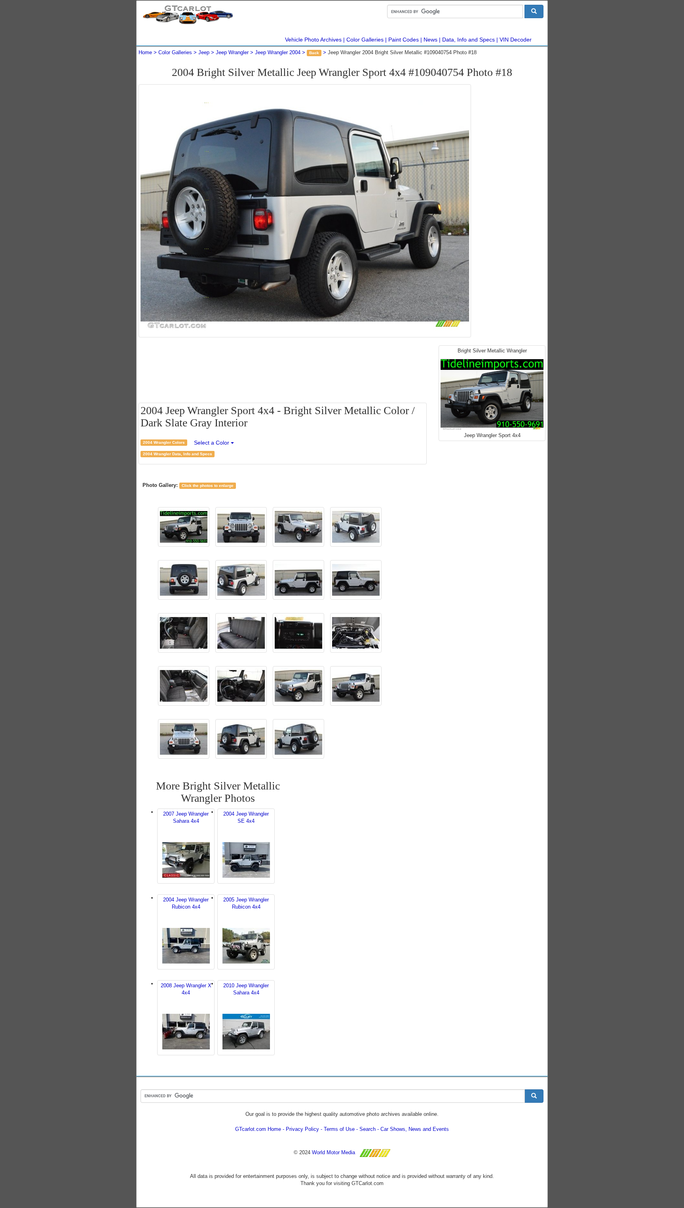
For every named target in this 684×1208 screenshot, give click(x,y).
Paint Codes (403, 39)
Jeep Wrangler (232, 52)
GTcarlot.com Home (258, 1129)
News (430, 39)
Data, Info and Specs (468, 39)
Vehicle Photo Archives (313, 39)
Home (145, 52)
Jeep (203, 52)
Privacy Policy (302, 1129)
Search (367, 1129)
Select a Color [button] (212, 442)
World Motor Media (333, 1152)
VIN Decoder (516, 39)
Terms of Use (339, 1129)
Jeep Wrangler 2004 (277, 52)
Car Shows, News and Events (414, 1129)
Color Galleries (365, 39)
